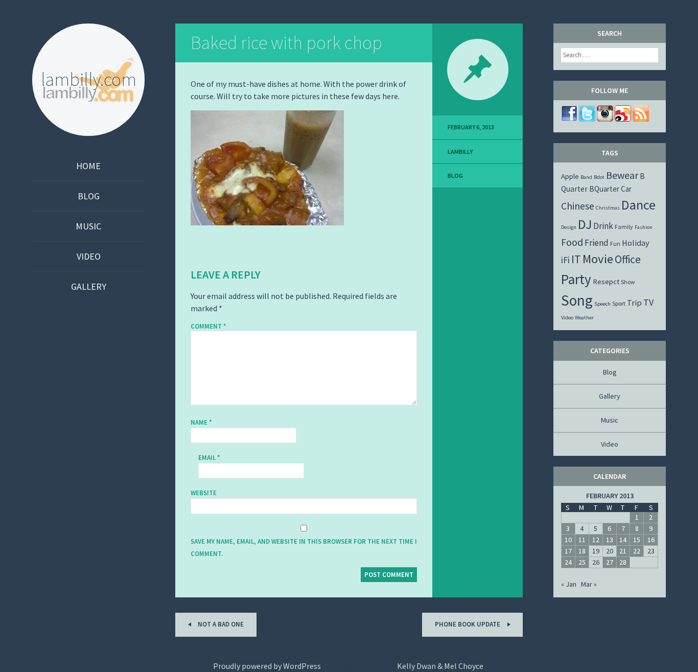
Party (576, 279)
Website (204, 493)
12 (595, 539)
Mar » (589, 584)
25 (582, 562)
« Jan (568, 584)
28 (622, 562)
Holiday (635, 243)
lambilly (460, 151)
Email (209, 457)
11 (582, 539)
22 (636, 550)
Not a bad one (220, 624)
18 (582, 550)
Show (628, 282)
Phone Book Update (468, 624)
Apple (570, 176)
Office (628, 259)
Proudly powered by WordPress (267, 666)
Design (568, 227)
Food (572, 242)
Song (577, 300)
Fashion (644, 227)
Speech (602, 303)
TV (648, 302)
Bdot (599, 177)
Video (89, 256)
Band (586, 177)
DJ (585, 224)
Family (624, 226)
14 (622, 539)
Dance (638, 204)
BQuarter (604, 189)
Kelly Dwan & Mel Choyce (440, 666)
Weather (584, 317)
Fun (615, 243)
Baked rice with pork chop (286, 42)
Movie (598, 259)
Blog (89, 196)
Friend (597, 242)
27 (609, 562)
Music (88, 226)
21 (622, 550)
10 (568, 539)
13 (609, 539)
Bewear (622, 175)
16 (651, 539)
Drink (603, 225)
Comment (208, 326)
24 (568, 562)
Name (201, 422)
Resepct (606, 281)
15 (636, 539)
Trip (634, 302)
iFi (565, 260)
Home (88, 166)
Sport (618, 303)
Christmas (608, 207)
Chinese (577, 205)
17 (568, 550)
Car (626, 189)
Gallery (88, 286)
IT (576, 259)
